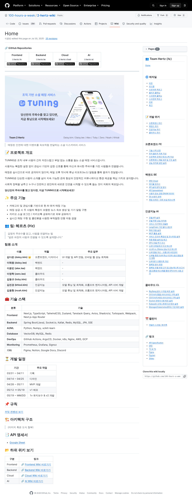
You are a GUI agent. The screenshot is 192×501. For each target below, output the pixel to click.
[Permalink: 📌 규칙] (3, 404)
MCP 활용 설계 (155, 233)
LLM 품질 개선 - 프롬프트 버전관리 (163, 252)
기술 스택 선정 (155, 150)
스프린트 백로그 (155, 99)
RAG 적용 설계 (155, 230)
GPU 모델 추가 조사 (157, 243)
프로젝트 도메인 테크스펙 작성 (161, 157)
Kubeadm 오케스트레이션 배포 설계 (163, 304)
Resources (51, 5)
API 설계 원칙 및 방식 (157, 187)
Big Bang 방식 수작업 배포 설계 (161, 291)
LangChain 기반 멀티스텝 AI (160, 227)
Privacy (64, 493)
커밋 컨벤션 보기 (14, 411)
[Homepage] (7, 5)
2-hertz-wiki (46, 15)
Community (92, 493)
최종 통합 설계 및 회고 (158, 239)
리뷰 (151, 102)
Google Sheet (17, 442)
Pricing (105, 5)
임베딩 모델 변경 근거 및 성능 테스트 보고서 (166, 267)
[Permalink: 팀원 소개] (3, 244)
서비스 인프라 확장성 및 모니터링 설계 (164, 236)
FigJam (152, 355)
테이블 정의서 (154, 184)
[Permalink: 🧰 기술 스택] (3, 299)
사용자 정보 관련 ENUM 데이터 (161, 193)
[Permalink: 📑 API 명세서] (3, 435)
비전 (151, 83)
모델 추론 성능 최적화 (157, 221)
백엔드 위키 (153, 126)
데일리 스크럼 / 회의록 (158, 325)
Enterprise (90, 5)
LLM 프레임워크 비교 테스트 (160, 246)
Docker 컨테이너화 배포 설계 (161, 301)
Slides (151, 358)
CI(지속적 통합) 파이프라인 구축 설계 (164, 294)
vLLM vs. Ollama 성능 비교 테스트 (163, 249)
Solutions (34, 5)
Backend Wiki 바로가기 (38, 469)
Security (73, 493)
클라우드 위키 (154, 132)
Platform (18, 5)
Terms (55, 493)
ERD (151, 346)
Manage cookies (122, 493)
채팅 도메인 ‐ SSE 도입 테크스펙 (162, 200)
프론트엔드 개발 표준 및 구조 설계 (162, 160)
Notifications (146, 15)
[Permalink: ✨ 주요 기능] (3, 198)
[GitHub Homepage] (31, 493)
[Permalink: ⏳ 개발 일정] (3, 359)
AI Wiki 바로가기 (34, 481)
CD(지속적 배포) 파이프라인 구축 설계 (164, 297)
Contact (109, 493)
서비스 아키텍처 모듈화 (158, 224)
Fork (163, 15)
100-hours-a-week (21, 15)
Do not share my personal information (146, 493)
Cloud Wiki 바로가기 (36, 475)
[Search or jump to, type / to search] (153, 5)
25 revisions (51, 38)
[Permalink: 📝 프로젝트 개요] (3, 152)
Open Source (70, 5)
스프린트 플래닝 (155, 96)
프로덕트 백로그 (155, 89)
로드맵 (151, 86)
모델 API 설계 (154, 217)
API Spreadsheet (156, 190)
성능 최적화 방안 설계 (157, 163)
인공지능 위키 (154, 129)
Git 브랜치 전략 (155, 196)
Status (82, 493)
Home (147, 65)
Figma (151, 352)
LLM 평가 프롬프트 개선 (158, 261)
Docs (101, 493)
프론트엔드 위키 (155, 123)
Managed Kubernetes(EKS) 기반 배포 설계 (166, 307)
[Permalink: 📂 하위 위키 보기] (3, 450)
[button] (184, 376)
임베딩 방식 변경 (155, 264)
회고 (151, 105)
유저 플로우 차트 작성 (157, 153)
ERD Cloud (153, 181)
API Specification (156, 343)
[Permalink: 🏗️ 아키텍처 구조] (3, 419)
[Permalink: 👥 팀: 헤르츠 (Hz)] (3, 226)
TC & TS (152, 349)
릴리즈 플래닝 (154, 93)
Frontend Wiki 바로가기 (38, 464)
